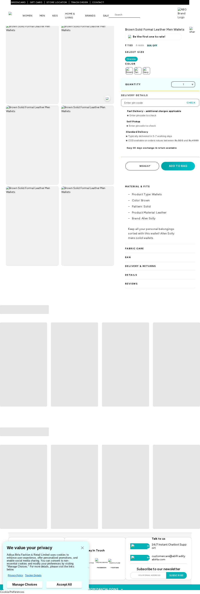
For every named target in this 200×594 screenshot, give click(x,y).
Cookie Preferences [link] (12, 592)
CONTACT (98, 2)
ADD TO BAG (178, 166)
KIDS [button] (55, 15)
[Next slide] (195, 364)
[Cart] (167, 14)
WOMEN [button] (27, 15)
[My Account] (156, 14)
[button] (82, 548)
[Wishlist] (145, 15)
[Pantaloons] (16, 15)
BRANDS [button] (90, 15)
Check (191, 102)
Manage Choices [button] (24, 584)
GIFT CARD (36, 2)
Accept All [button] (64, 584)
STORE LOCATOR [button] (56, 2)
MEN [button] (42, 15)
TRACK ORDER (79, 2)
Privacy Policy (15, 575)
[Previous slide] (4, 364)
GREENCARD (18, 2)
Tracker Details (33, 575)
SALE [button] (106, 15)
